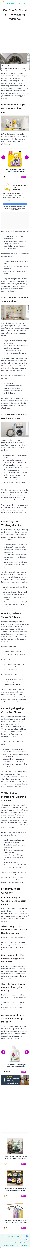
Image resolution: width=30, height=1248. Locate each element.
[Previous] (3, 157)
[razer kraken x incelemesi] (15, 1247)
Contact (17, 1243)
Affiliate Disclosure (22, 1245)
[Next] (27, 157)
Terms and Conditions (10, 1245)
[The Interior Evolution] (14, 3)
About (12, 1243)
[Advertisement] (15, 37)
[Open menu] (27, 3)
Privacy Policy (23, 1243)
